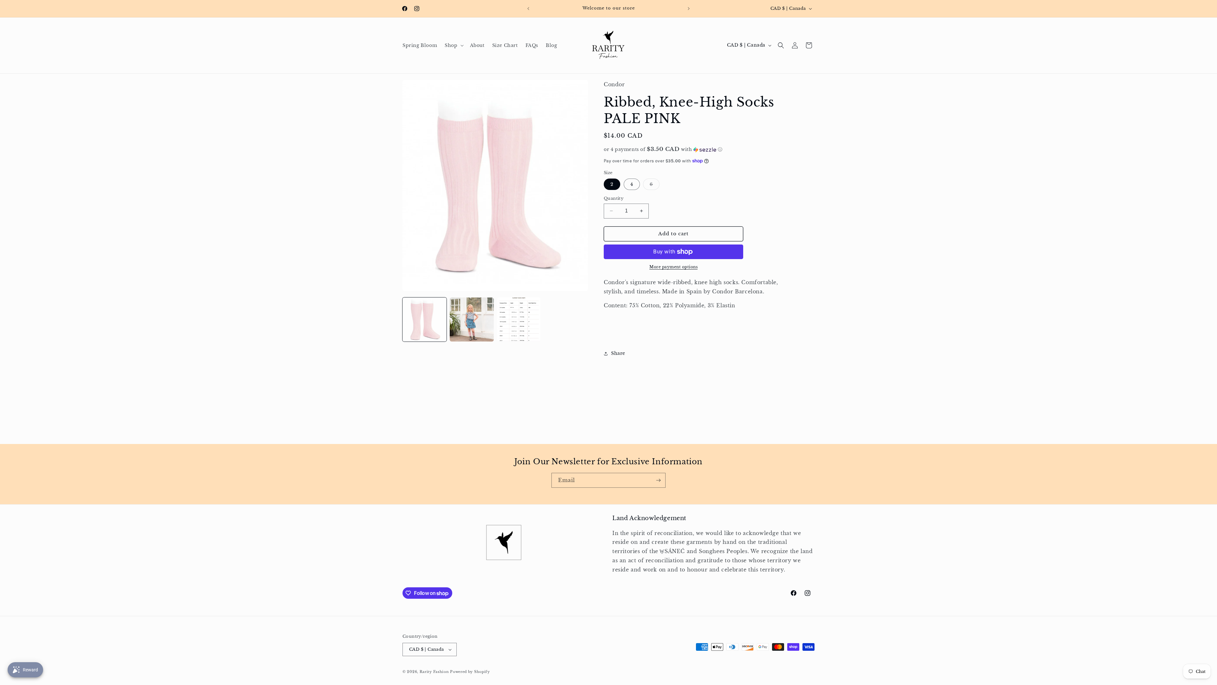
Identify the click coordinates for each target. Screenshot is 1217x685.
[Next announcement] (689, 9)
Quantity (613, 198)
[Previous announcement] (528, 9)
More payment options (673, 266)
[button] (453, 45)
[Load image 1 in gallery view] (424, 319)
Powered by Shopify (470, 671)
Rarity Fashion (434, 671)
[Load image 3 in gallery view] (519, 319)
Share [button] (618, 353)
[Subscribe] (658, 480)
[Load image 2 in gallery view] (472, 319)
